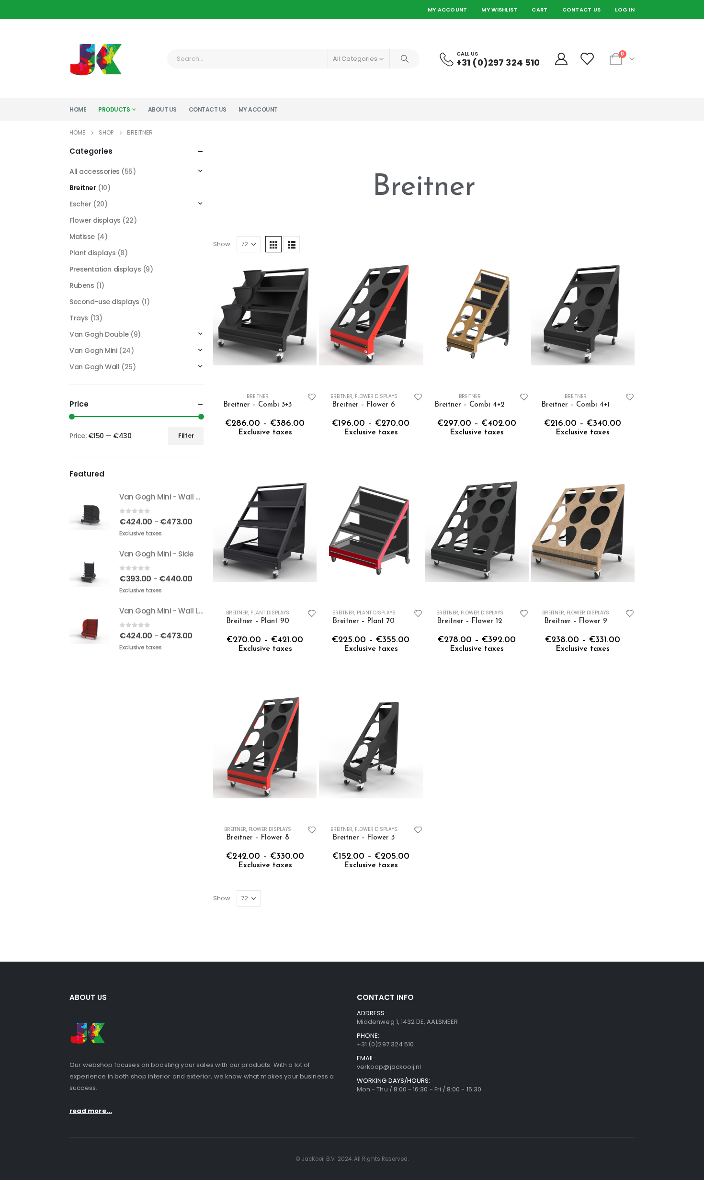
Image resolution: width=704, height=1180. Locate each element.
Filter (186, 435)
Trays (78, 318)
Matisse (82, 236)
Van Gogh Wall (94, 367)
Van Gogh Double (99, 334)
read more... (90, 1110)
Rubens (81, 285)
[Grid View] (273, 244)
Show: (222, 244)
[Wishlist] (587, 59)
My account (258, 109)
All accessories (94, 171)
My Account (447, 9)
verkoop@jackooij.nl (389, 1066)
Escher (80, 204)
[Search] (405, 58)
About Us (162, 109)
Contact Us (581, 9)
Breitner (258, 396)
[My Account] (561, 59)
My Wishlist (499, 9)
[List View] (292, 244)
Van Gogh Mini (93, 350)
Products (114, 109)
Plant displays (269, 612)
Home (77, 109)
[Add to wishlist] (312, 396)
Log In (625, 9)
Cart (539, 9)
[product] (265, 323)
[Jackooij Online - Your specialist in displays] (96, 58)
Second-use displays (104, 301)
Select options (300, 292)
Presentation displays (105, 269)
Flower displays (376, 396)
